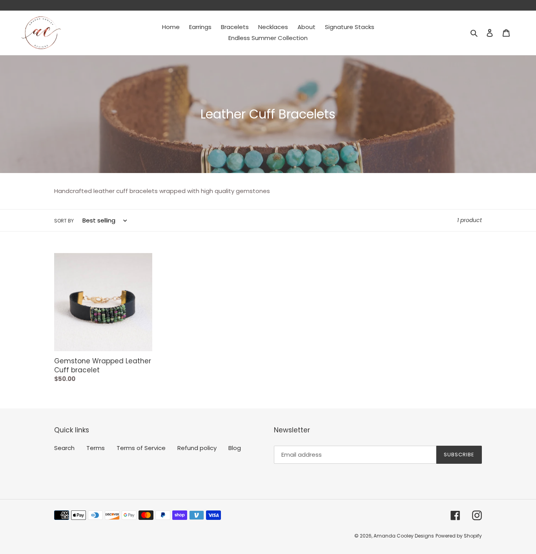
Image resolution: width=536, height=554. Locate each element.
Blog (234, 448)
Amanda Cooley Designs (404, 535)
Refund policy (197, 448)
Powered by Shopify (459, 535)
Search (64, 448)
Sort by (64, 220)
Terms (95, 448)
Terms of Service (141, 448)
